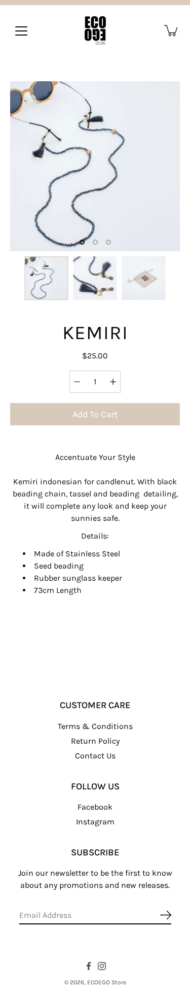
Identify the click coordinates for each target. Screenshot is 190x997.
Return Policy (95, 741)
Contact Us (95, 755)
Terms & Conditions (95, 726)
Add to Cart (95, 414)
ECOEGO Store (106, 982)
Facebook (95, 807)
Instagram (95, 821)
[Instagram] (102, 966)
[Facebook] (89, 966)
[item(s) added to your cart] (172, 30)
